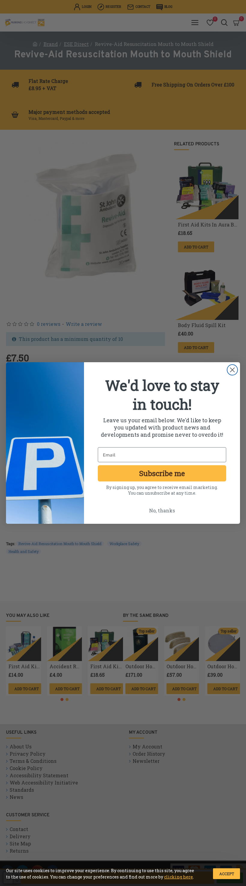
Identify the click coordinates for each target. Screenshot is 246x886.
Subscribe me (162, 473)
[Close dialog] (232, 370)
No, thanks (162, 510)
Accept (226, 873)
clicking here (178, 877)
